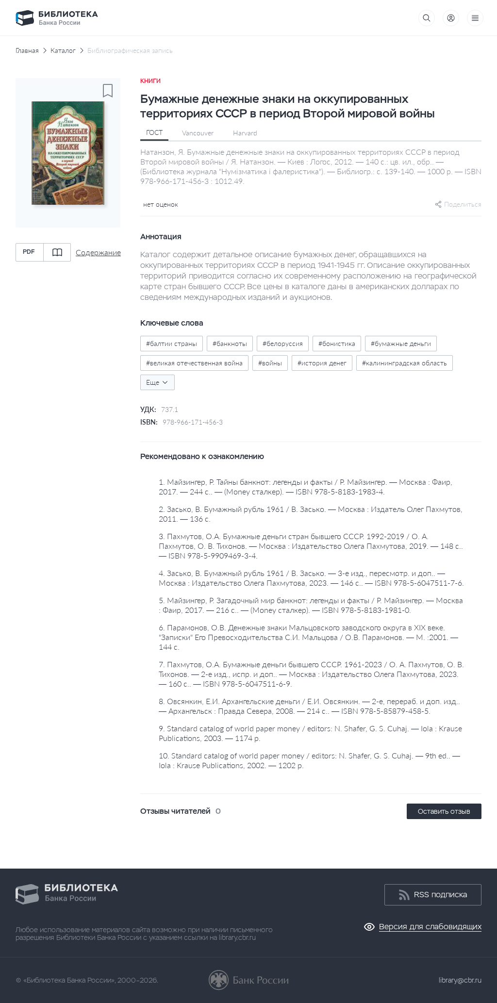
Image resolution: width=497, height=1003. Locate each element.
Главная (27, 50)
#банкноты (230, 343)
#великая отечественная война (194, 363)
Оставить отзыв (444, 811)
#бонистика (336, 343)
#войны (270, 363)
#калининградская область (404, 363)
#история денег (322, 363)
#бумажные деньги (401, 343)
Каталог (63, 50)
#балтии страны (171, 343)
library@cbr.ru (460, 980)
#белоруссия (283, 343)
